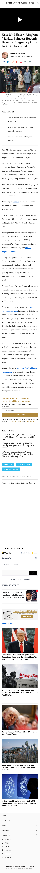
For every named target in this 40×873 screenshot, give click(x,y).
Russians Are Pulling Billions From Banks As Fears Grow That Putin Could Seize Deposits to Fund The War (20, 693)
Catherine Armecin (19, 53)
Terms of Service (17, 421)
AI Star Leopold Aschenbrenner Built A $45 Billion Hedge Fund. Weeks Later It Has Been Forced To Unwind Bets (19, 803)
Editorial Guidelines (29, 483)
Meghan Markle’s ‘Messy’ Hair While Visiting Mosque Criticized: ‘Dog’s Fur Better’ (18, 446)
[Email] (25, 62)
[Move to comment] (30, 62)
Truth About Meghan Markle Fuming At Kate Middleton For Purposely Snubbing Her (19, 437)
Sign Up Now (26, 616)
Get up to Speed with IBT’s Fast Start (25, 611)
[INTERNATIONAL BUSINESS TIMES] (20, 3)
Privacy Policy (30, 421)
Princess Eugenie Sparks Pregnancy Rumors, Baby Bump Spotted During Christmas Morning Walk (17, 454)
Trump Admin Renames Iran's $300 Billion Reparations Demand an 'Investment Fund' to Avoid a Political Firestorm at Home (19, 657)
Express (16, 201)
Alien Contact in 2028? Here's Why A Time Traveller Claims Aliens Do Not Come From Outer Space (18, 767)
